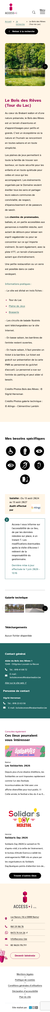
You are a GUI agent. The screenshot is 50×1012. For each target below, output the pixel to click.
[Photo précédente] (5, 66)
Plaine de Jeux (17, 306)
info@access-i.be (19, 938)
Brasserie (14, 312)
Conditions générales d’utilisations (25, 985)
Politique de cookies (25, 980)
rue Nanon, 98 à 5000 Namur (25, 919)
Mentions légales (25, 974)
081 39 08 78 (21, 926)
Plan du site (25, 997)
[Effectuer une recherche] (34, 12)
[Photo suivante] (45, 66)
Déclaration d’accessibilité (25, 991)
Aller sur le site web (16, 682)
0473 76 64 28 (19, 932)
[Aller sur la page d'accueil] (11, 8)
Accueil (8, 21)
